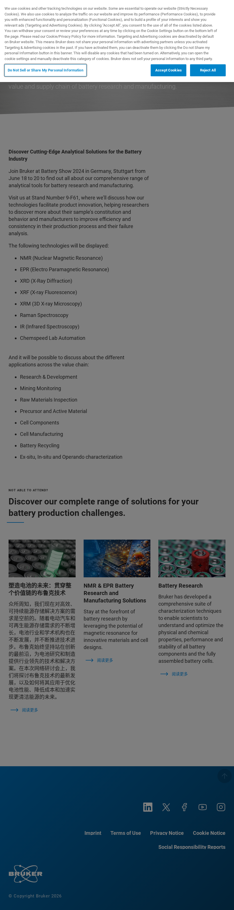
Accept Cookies (168, 70)
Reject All (208, 70)
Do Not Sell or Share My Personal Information (45, 70)
